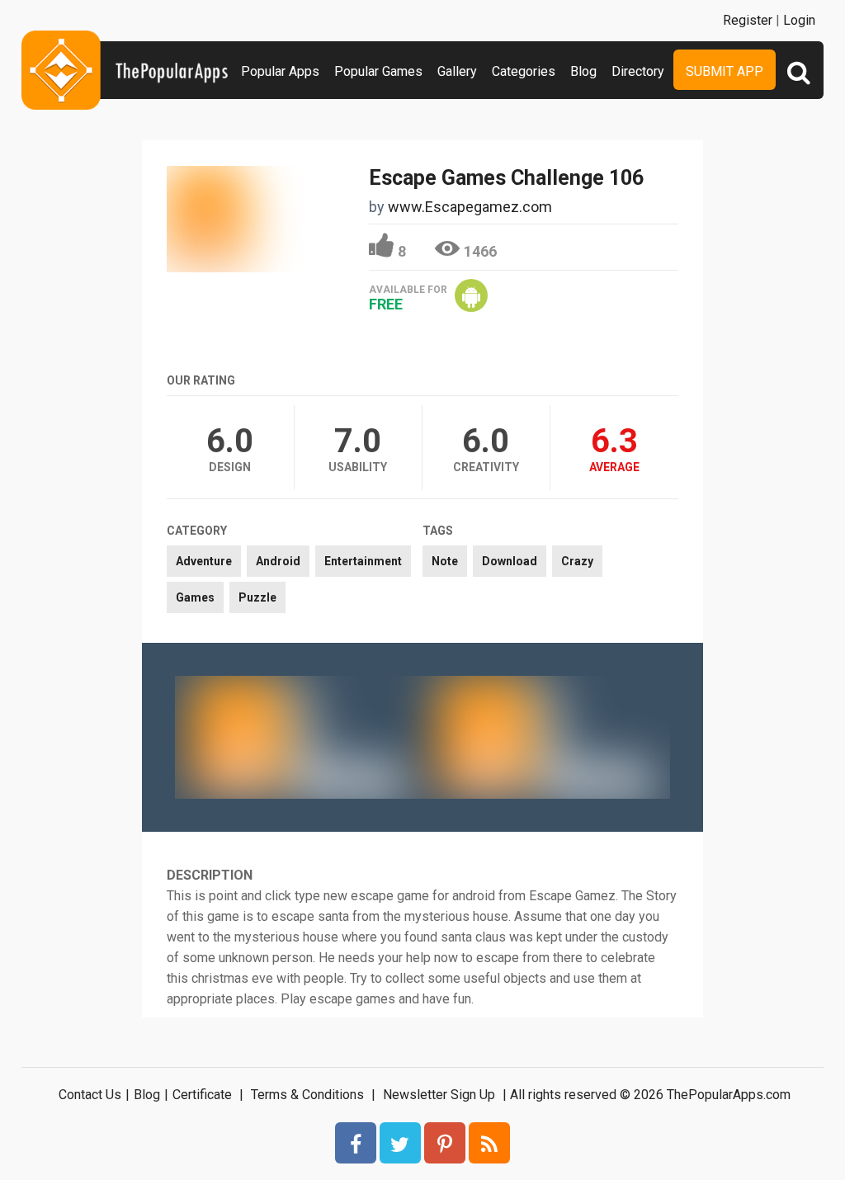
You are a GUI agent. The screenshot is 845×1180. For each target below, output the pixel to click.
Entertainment (363, 561)
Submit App (724, 71)
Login (799, 20)
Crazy (577, 561)
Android (278, 561)
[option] (298, 737)
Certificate (202, 1094)
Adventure (204, 561)
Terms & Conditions (307, 1094)
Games (195, 597)
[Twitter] (400, 1142)
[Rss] (489, 1142)
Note (445, 561)
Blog (583, 71)
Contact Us (90, 1094)
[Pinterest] (444, 1142)
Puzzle (257, 597)
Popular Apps (280, 71)
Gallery (457, 71)
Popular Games (378, 71)
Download (509, 561)
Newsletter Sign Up (439, 1094)
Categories (523, 71)
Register (747, 20)
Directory (637, 71)
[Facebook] (355, 1142)
